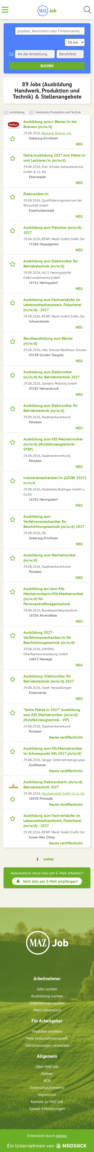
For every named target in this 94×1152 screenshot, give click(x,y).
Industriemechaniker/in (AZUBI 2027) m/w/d (54, 480)
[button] (12, 54)
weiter (48, 859)
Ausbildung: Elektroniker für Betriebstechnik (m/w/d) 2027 (48, 679)
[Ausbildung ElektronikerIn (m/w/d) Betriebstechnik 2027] (13, 785)
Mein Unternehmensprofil (47, 1038)
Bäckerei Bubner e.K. (57, 133)
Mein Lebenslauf (47, 1010)
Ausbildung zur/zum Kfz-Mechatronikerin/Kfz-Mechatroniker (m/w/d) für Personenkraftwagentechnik (53, 596)
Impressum (47, 1094)
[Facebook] (43, 965)
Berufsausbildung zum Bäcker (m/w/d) (48, 341)
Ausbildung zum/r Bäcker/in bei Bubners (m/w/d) (50, 124)
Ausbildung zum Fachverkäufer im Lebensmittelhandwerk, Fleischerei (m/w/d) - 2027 (52, 304)
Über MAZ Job (47, 1066)
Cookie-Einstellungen (47, 1108)
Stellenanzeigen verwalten (47, 1045)
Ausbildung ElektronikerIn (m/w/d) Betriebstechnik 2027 (52, 784)
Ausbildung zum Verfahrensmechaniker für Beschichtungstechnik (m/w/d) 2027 (53, 521)
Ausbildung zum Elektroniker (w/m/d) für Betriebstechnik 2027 (51, 374)
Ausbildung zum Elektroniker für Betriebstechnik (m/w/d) (50, 263)
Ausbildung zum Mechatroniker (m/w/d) (49, 557)
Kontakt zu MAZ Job (47, 1101)
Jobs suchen (47, 988)
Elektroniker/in (36, 193)
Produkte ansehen (47, 1031)
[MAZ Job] (47, 9)
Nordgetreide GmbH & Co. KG (63, 793)
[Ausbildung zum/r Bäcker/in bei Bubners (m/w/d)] (13, 125)
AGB (47, 1080)
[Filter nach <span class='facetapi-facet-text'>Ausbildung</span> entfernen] (6, 112)
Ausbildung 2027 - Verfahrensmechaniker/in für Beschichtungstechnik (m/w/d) (49, 637)
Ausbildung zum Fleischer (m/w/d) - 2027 (53, 230)
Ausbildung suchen (47, 996)
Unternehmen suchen (47, 1003)
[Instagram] (51, 965)
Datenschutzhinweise (47, 1087)
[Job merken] (14, 138)
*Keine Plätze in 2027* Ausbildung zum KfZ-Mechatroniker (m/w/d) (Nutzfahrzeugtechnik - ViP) (51, 714)
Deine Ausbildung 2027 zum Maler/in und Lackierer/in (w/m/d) (54, 158)
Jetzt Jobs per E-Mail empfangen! (50, 881)
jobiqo (61, 1135)
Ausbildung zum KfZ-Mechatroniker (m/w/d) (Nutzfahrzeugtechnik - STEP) (53, 444)
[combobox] (50, 31)
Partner (47, 1073)
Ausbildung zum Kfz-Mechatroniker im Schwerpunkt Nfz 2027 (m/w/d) (52, 751)
